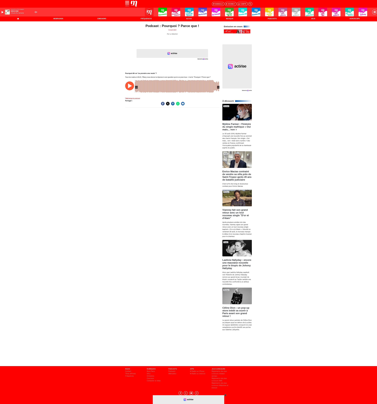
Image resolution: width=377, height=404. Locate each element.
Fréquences (146, 18)
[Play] (3, 12)
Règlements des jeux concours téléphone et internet (220, 385)
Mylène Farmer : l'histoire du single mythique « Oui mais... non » (236, 127)
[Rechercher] (250, 4)
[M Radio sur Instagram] (197, 393)
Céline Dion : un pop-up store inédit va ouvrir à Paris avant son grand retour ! (235, 311)
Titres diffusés (130, 374)
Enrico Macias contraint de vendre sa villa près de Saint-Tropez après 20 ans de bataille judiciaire (236, 175)
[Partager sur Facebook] (162, 105)
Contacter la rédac (154, 381)
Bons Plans (151, 371)
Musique (229, 18)
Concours (150, 378)
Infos (148, 374)
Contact (128, 371)
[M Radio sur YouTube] (191, 393)
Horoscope (355, 18)
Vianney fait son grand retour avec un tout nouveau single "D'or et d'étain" (235, 214)
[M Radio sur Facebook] (180, 393)
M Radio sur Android (197, 374)
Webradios (58, 18)
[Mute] (35, 12)
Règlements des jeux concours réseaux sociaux (219, 373)
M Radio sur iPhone (197, 371)
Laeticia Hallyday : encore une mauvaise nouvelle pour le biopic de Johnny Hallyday (236, 264)
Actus (189, 18)
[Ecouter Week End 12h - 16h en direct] (237, 31)
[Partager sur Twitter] (167, 105)
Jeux (313, 18)
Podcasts (272, 18)
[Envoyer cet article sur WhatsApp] (177, 105)
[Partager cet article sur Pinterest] (172, 105)
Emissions (101, 18)
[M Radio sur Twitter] (186, 393)
